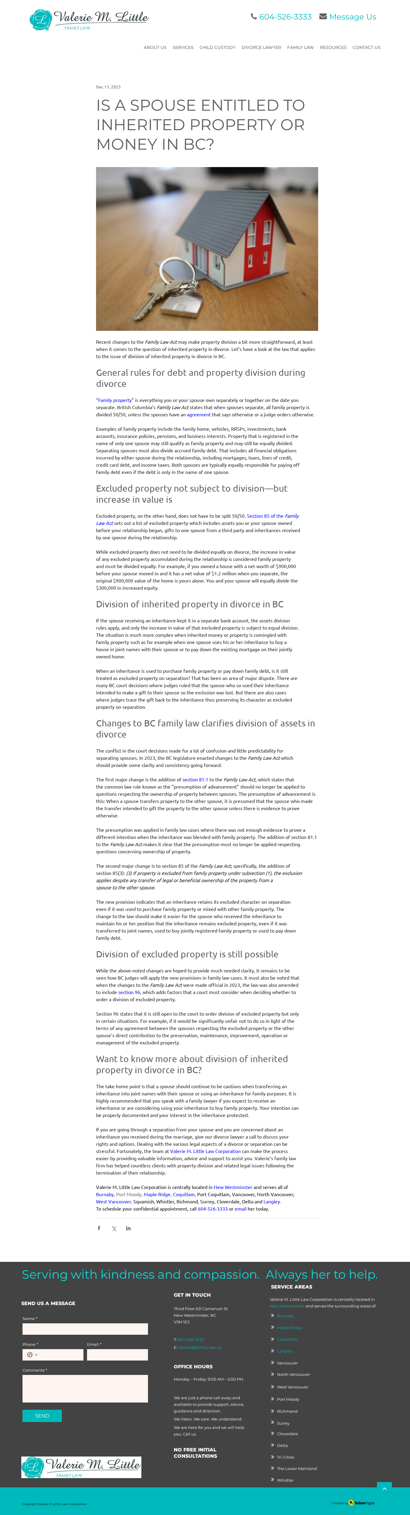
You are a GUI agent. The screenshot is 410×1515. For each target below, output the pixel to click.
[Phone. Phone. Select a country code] (32, 1354)
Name (30, 1318)
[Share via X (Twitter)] (113, 1228)
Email (94, 1344)
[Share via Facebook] (99, 1228)
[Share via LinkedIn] (128, 1228)
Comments (35, 1370)
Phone (30, 1344)
